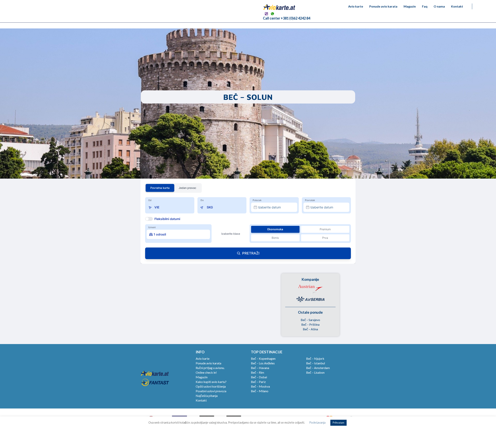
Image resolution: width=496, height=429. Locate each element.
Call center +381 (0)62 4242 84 (286, 18)
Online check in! (206, 372)
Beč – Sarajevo (310, 320)
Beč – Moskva (260, 386)
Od (150, 200)
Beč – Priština (310, 324)
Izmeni (152, 227)
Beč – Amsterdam (318, 368)
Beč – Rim (257, 372)
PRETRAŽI (250, 253)
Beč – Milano (259, 391)
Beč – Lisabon (315, 372)
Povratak (310, 200)
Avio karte (355, 6)
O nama (439, 6)
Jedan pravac (187, 187)
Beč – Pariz (258, 382)
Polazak (257, 200)
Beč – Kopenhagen (263, 358)
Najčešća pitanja (207, 395)
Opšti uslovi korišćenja (211, 386)
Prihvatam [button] (338, 422)
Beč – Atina (310, 329)
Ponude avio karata (383, 6)
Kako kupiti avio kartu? (211, 382)
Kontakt (457, 6)
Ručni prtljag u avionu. (210, 368)
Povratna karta (160, 187)
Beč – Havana (260, 368)
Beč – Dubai (259, 377)
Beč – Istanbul (315, 363)
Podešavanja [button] (317, 422)
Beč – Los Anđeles (263, 363)
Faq (424, 6)
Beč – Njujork (315, 358)
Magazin (410, 6)
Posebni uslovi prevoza (211, 391)
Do (202, 200)
